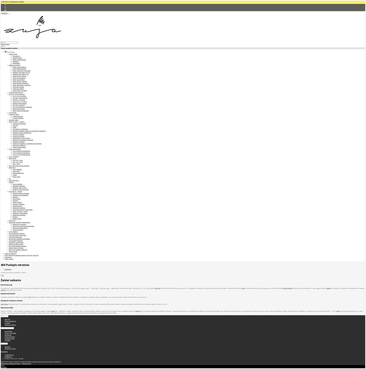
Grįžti (2, 276)
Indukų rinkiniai (17, 202)
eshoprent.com (26, 364)
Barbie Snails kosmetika (16, 248)
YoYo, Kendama (14, 156)
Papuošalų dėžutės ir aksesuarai (23, 210)
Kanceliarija (16, 56)
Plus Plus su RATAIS (19, 105)
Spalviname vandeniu (19, 215)
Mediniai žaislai (17, 58)
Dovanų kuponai (10, 337)
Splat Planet (4, 304)
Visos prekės (8, 331)
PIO (10, 179)
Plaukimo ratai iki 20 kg (20, 188)
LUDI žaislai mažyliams (16, 241)
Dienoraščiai (16, 199)
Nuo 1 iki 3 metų (18, 162)
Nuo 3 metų (16, 164)
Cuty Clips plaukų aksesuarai (17, 235)
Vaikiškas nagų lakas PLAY (21, 74)
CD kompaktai (13, 232)
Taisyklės (7, 323)
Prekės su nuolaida (10, 333)
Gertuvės (15, 125)
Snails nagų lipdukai (19, 80)
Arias (53, 311)
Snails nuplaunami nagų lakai (21, 71)
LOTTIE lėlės (12, 112)
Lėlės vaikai (16, 171)
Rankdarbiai (16, 63)
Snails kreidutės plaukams (20, 83)
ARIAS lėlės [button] (12, 168)
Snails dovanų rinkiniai (19, 76)
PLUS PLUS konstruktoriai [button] (17, 94)
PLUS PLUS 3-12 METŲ (20, 102)
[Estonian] (5, 6)
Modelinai (16, 61)
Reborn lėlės (16, 177)
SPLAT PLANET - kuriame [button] (16, 122)
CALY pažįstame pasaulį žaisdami (19, 166)
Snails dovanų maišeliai (20, 81)
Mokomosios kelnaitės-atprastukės (23, 226)
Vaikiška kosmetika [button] (14, 65)
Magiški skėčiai (17, 206)
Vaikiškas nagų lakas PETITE (21, 72)
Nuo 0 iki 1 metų (18, 160)
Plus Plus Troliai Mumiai (20, 98)
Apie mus (7, 319)
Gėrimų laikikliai (17, 184)
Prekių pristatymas (10, 321)
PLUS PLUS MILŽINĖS (19, 96)
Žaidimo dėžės (17, 219)
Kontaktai (21, 2)
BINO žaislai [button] (12, 158)
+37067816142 (5, 2)
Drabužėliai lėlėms (18, 173)
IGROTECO (12, 221)
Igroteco (3, 290)
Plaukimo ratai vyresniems (21, 189)
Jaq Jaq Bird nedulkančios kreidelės (19, 239)
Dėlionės (15, 197)
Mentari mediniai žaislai (16, 244)
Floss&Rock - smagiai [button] (15, 191)
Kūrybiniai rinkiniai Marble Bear (22, 133)
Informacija (5, 316)
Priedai (15, 175)
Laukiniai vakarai (18, 116)
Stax (243, 288)
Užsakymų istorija (10, 349)
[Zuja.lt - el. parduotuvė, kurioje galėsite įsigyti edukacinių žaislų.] (31, 41)
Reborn (137, 311)
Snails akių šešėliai (18, 87)
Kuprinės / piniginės (18, 204)
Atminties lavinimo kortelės (21, 193)
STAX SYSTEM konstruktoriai (21, 155)
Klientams (4, 343)
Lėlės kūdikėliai (17, 169)
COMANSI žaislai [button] (14, 114)
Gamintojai (8, 257)
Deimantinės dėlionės (19, 124)
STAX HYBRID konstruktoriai (21, 151)
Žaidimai (15, 217)
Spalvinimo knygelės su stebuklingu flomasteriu (27, 144)
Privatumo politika (10, 325)
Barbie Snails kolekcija (19, 67)
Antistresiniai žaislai (18, 109)
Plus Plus (157, 288)
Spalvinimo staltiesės (19, 145)
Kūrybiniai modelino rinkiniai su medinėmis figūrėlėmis (29, 131)
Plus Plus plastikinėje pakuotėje (22, 107)
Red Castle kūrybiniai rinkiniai (17, 246)
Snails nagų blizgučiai (19, 78)
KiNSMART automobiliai (16, 242)
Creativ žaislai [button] (13, 54)
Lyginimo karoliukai (18, 136)
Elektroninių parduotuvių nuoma (11, 364)
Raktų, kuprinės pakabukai (21, 111)
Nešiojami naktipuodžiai (20, 228)
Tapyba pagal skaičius (19, 147)
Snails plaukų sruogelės (20, 90)
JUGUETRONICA (14, 180)
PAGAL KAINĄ (9, 259)
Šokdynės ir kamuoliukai (20, 213)
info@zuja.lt (14, 2)
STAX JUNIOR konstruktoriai (21, 153)
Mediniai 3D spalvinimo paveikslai (23, 140)
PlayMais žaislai (13, 120)
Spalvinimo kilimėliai (19, 142)
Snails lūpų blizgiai (18, 89)
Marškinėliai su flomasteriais (21, 138)
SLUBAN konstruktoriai (16, 92)
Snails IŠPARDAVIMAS (19, 69)
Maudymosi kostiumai (19, 224)
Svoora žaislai (13, 251)
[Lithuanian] (5, 4)
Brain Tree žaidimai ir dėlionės (18, 250)
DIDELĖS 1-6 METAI (19, 100)
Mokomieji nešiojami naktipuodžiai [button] (19, 222)
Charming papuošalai (15, 237)
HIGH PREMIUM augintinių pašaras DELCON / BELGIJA (21, 255)
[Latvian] (5, 8)
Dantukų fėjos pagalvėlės (20, 195)
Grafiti (14, 127)
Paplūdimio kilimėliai (19, 186)
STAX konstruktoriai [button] (15, 149)
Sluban (329, 288)
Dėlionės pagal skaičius (20, 103)
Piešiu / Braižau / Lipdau (20, 211)
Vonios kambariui (18, 230)
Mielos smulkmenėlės (19, 60)
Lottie (338, 311)
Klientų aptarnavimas (7, 328)
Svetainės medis (10, 338)
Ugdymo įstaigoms (10, 253)
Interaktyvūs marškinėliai (20, 129)
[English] (5, 10)
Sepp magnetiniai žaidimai (17, 233)
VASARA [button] (11, 182)
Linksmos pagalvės (18, 134)
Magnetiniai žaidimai (19, 208)
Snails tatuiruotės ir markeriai (21, 85)
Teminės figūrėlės (18, 118)
